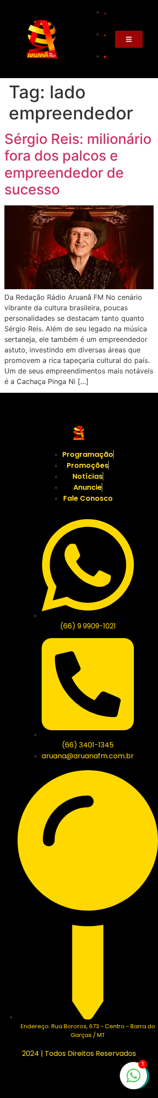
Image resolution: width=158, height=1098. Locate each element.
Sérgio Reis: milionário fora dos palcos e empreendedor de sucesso (77, 164)
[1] (133, 1080)
